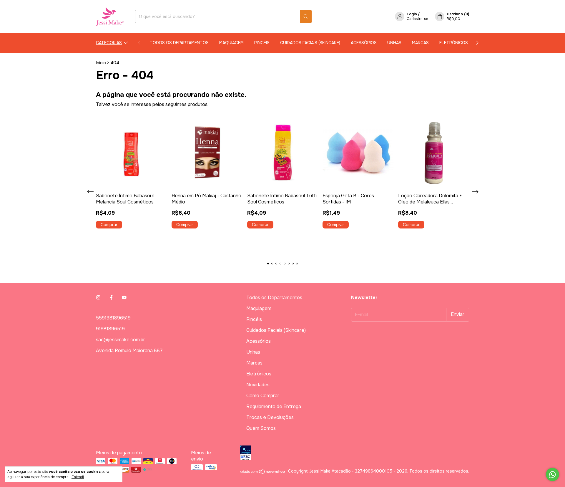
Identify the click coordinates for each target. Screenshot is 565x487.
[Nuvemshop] (263, 472)
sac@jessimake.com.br (120, 340)
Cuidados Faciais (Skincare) (310, 42)
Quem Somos (261, 428)
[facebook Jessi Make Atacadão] (111, 297)
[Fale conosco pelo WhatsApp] (552, 474)
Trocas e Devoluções (270, 417)
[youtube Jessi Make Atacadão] (124, 297)
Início (101, 62)
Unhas (394, 42)
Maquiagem (231, 42)
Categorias (109, 42)
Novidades (258, 385)
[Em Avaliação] (354, 453)
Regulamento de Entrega (273, 406)
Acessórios (364, 42)
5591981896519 (113, 318)
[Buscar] (306, 16)
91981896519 (110, 329)
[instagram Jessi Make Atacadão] (98, 297)
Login (412, 14)
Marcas (420, 42)
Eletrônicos (453, 42)
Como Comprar (262, 395)
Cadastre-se (417, 18)
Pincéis (262, 42)
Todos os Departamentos (179, 42)
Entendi (78, 477)
